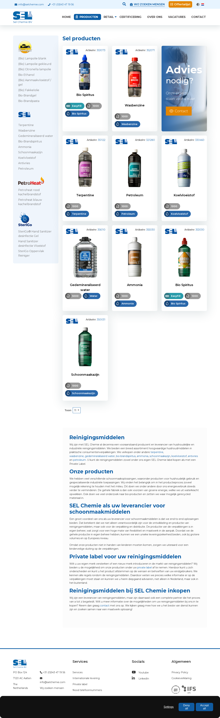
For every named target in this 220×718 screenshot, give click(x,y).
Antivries (24, 163)
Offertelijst (182, 4)
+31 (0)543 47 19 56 (62, 4)
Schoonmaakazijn (30, 152)
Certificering (130, 17)
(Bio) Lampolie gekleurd (34, 64)
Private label (80, 684)
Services (77, 672)
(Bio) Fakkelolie (28, 90)
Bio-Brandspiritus (30, 141)
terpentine (157, 452)
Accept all (204, 707)
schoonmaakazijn (160, 456)
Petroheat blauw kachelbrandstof (30, 202)
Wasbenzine (26, 130)
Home (66, 17)
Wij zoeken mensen (52, 688)
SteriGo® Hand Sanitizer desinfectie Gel (35, 234)
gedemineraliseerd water (100, 456)
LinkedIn (143, 678)
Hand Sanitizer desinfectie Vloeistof (32, 243)
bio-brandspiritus (126, 456)
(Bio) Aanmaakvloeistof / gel (34, 82)
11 (75, 410)
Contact (198, 17)
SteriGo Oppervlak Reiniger (31, 253)
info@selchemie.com (31, 4)
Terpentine (26, 125)
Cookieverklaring (181, 678)
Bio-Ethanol (26, 74)
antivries (193, 456)
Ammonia (24, 147)
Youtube (143, 672)
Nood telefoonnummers (87, 690)
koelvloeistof (179, 456)
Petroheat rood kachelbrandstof (29, 192)
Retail (109, 17)
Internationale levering (86, 678)
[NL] (200, 4)
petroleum (79, 459)
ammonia (142, 456)
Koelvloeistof (27, 157)
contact (104, 605)
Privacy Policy (180, 672)
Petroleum (26, 168)
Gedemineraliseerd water (35, 136)
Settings (169, 706)
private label (144, 567)
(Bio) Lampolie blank (32, 58)
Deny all (186, 707)
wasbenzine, (76, 456)
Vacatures (177, 17)
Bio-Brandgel (27, 95)
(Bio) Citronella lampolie (34, 69)
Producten (89, 17)
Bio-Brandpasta (28, 101)
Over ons (154, 17)
